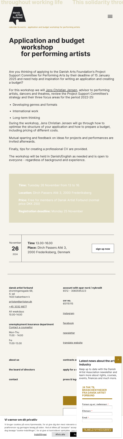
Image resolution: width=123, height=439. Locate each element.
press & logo (70, 379)
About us (14, 359)
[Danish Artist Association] (47, 16)
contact (13, 379)
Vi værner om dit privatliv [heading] (20, 419)
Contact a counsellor (21, 327)
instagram (68, 313)
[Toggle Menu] (110, 16)
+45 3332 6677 (18, 306)
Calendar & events (17, 27)
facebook (68, 323)
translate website (72, 342)
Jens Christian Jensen (61, 90)
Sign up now (103, 248)
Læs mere (75, 430)
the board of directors (22, 369)
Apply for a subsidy (74, 369)
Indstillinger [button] (40, 434)
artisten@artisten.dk (20, 301)
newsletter (69, 332)
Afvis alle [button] (60, 434)
